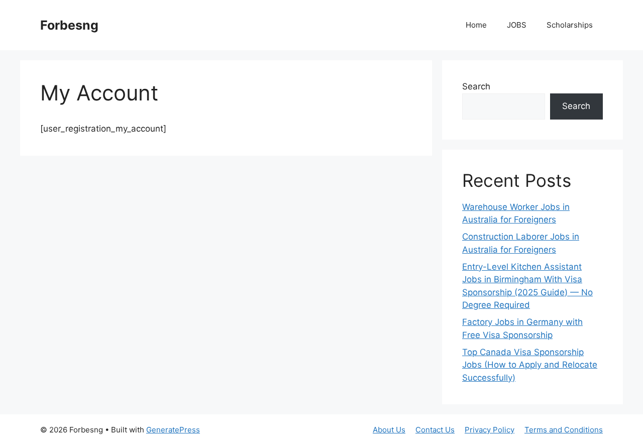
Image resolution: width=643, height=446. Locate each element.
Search (476, 86)
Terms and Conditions (563, 429)
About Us (389, 429)
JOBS (516, 25)
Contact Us (435, 429)
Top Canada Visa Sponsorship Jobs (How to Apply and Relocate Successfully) (529, 365)
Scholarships (570, 25)
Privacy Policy (489, 429)
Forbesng (69, 25)
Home (476, 25)
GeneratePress (173, 429)
